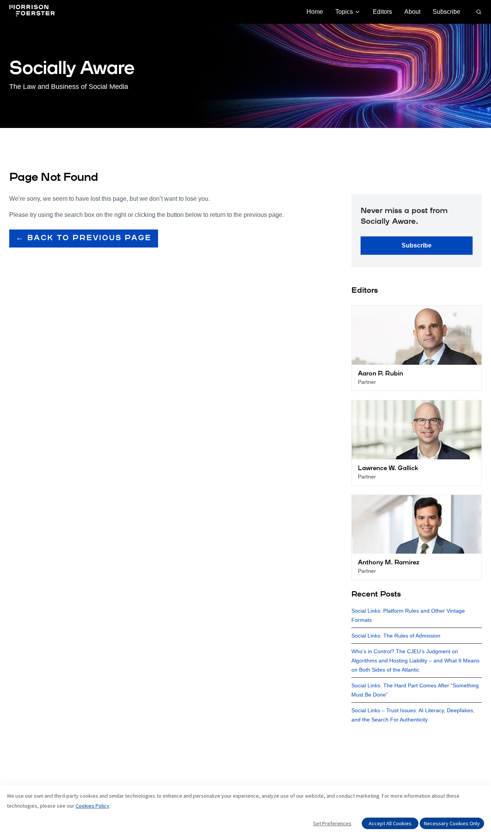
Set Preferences (332, 823)
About (412, 11)
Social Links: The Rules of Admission (395, 636)
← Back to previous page (84, 238)
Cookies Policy (92, 805)
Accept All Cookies (390, 823)
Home (314, 11)
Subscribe (446, 11)
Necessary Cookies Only (452, 823)
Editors (382, 11)
